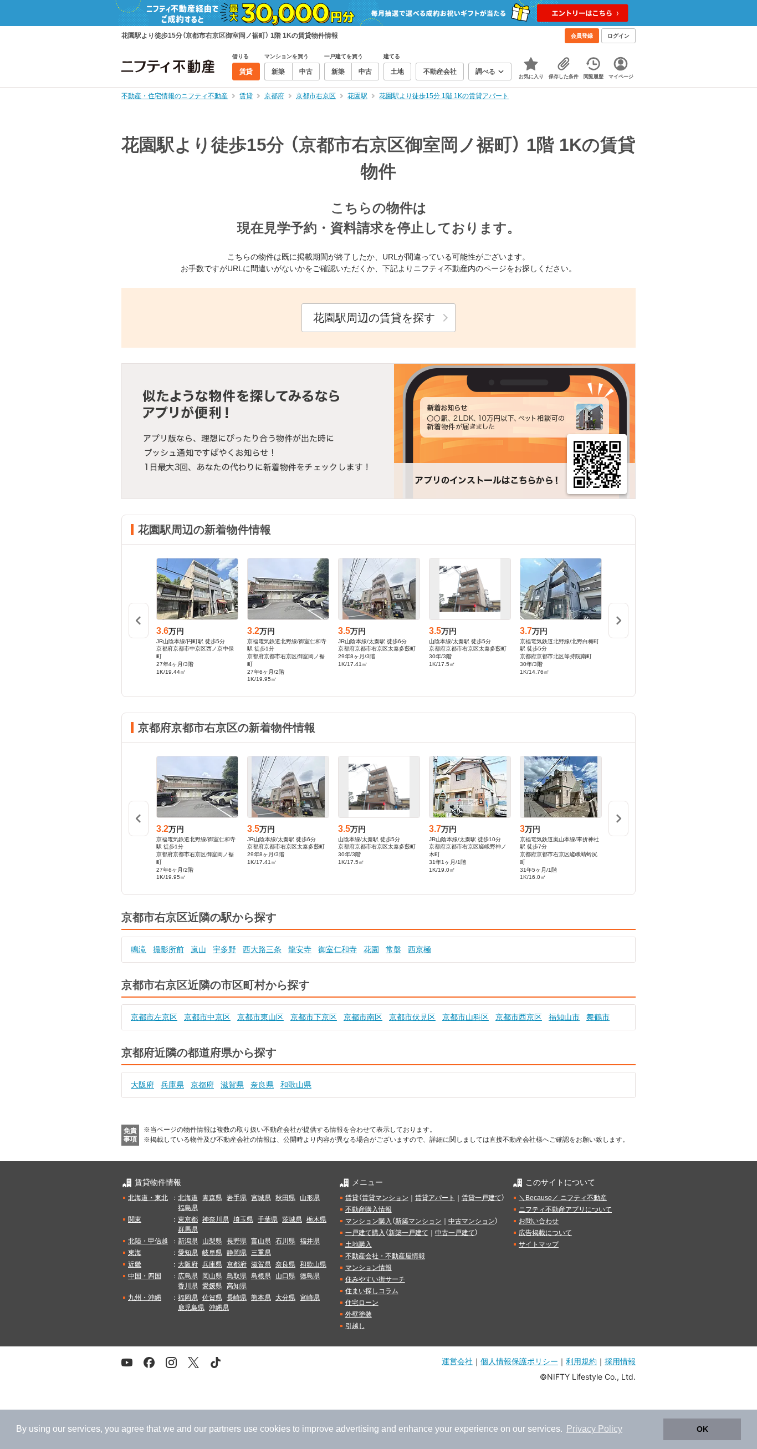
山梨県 (212, 1241)
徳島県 (310, 1276)
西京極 (419, 949)
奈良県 (262, 1084)
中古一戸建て (455, 1233)
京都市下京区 (313, 1017)
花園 (371, 949)
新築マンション (418, 1221)
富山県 (261, 1241)
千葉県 (268, 1219)
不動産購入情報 (368, 1209)
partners (225, 1428)
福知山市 (564, 1017)
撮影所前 (168, 949)
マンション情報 (368, 1268)
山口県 (285, 1276)
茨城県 (292, 1219)
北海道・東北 (148, 1198)
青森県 (212, 1198)
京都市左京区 (154, 1017)
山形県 (310, 1198)
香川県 (188, 1286)
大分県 (285, 1297)
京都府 (202, 1084)
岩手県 (237, 1198)
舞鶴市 (598, 1017)
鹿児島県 (191, 1307)
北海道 (188, 1198)
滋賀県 (232, 1084)
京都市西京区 (518, 1017)
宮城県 (261, 1198)
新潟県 (188, 1241)
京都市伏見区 (412, 1017)
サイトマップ (539, 1244)
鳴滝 (138, 949)
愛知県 (188, 1253)
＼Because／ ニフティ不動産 (563, 1198)
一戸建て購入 (365, 1233)
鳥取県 (237, 1276)
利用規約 (581, 1361)
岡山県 (212, 1276)
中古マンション (471, 1221)
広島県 (188, 1276)
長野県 (237, 1241)
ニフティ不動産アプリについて (565, 1209)
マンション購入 (368, 1221)
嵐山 (198, 949)
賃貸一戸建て (482, 1198)
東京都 (188, 1219)
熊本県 (261, 1297)
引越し (355, 1326)
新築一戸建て (408, 1233)
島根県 (261, 1276)
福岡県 (188, 1297)
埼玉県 (243, 1219)
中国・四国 (144, 1276)
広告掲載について (545, 1233)
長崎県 (237, 1297)
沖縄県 (219, 1307)
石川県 (285, 1241)
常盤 (393, 949)
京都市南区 (363, 1017)
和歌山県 (295, 1084)
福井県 (310, 1241)
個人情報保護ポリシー (519, 1361)
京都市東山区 (260, 1017)
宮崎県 (310, 1297)
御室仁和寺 (337, 949)
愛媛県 (212, 1286)
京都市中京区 (207, 1017)
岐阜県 (212, 1253)
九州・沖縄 (144, 1297)
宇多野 (224, 949)
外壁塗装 (358, 1314)
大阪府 (142, 1084)
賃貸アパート (435, 1198)
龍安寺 (299, 949)
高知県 (237, 1286)
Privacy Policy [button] (594, 1428)
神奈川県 (215, 1219)
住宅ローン (361, 1302)
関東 (134, 1219)
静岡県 (237, 1253)
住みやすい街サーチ (375, 1279)
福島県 (188, 1208)
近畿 (134, 1264)
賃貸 (352, 1198)
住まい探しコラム (371, 1291)
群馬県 (188, 1229)
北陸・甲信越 (148, 1241)
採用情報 (620, 1361)
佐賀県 (212, 1297)
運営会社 (457, 1361)
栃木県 (316, 1219)
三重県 (261, 1253)
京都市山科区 (465, 1017)
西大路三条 (262, 949)
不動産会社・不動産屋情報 (385, 1256)
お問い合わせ (539, 1221)
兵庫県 (172, 1084)
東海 (134, 1253)
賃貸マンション (385, 1198)
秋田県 (285, 1198)
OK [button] (702, 1429)
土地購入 (358, 1244)
